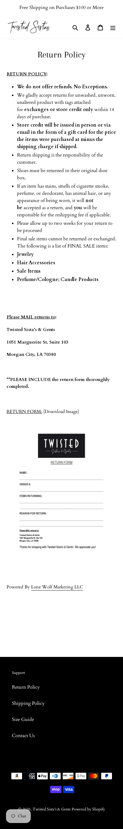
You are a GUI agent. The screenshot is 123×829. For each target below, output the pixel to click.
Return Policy (26, 687)
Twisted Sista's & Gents (51, 809)
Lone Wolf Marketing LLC (57, 587)
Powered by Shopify (88, 809)
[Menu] (113, 27)
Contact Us (23, 735)
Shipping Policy (28, 703)
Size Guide (23, 719)
